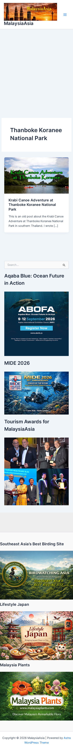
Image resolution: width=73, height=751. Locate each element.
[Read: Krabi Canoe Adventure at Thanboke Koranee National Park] (36, 175)
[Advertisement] (36, 67)
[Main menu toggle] (65, 15)
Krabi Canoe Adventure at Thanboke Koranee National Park (32, 204)
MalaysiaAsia (18, 23)
